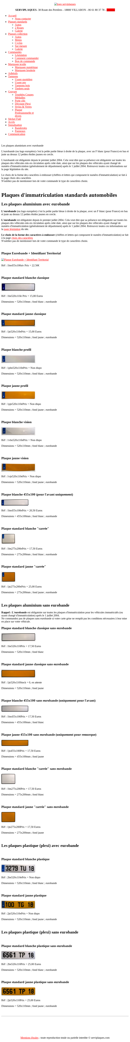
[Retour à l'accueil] (65, 4)
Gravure (12, 91)
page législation (12, 229)
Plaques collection (17, 33)
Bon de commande (25, 61)
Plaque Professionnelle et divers (24, 112)
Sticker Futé (14, 118)
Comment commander (27, 58)
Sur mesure (21, 46)
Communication (16, 134)
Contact (111, 9)
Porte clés (20, 100)
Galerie (19, 30)
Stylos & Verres (23, 106)
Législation (21, 55)
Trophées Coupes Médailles (24, 96)
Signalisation (15, 125)
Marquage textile (17, 64)
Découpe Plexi (23, 103)
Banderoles (21, 128)
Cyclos (18, 43)
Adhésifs (13, 73)
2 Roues (19, 27)
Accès (11, 122)
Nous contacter (23, 18)
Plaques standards (17, 21)
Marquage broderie (25, 70)
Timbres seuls (22, 88)
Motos (18, 39)
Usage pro (20, 82)
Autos (18, 24)
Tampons (13, 76)
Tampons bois (22, 85)
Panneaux (20, 131)
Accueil (12, 15)
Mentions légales (29, 1037)
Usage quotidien (23, 79)
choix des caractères (22, 237)
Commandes (14, 52)
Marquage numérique (26, 67)
